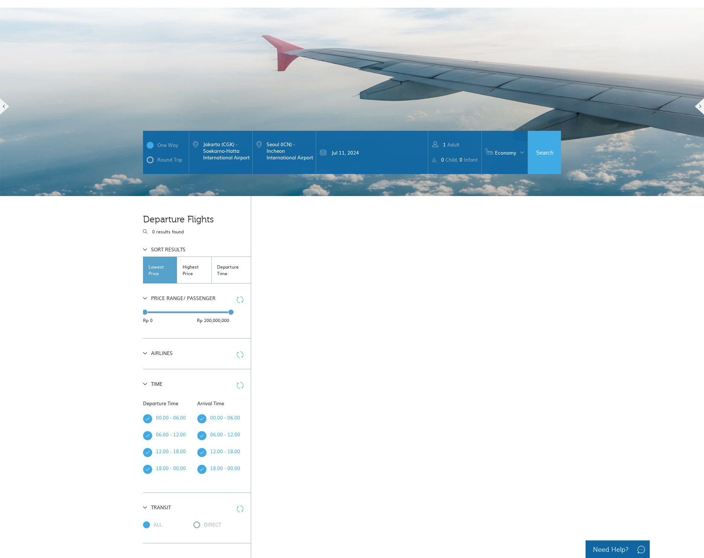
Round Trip (169, 159)
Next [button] (699, 106)
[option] (352, 98)
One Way (167, 144)
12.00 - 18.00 (160, 451)
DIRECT (212, 524)
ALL (158, 524)
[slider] (145, 312)
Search (544, 152)
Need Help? (610, 550)
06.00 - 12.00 (160, 434)
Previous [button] (4, 106)
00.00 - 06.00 (160, 417)
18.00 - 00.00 (160, 468)
